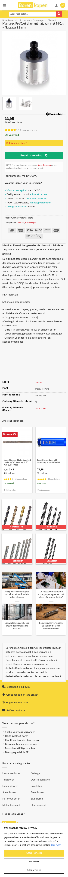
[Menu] (4, 5)
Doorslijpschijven (40, 779)
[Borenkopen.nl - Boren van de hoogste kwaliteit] (34, 5)
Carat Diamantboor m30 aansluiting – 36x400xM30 (48, 461)
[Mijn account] (56, 5)
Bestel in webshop (31, 155)
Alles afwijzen (34, 870)
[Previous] (7, 63)
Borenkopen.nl (9, 20)
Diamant (51, 20)
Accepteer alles (34, 853)
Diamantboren (10, 786)
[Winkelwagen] (62, 5)
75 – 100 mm (40, 408)
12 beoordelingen (21, 479)
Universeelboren (11, 773)
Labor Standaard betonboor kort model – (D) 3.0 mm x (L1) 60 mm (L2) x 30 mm (17, 462)
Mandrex (38, 383)
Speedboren (9, 792)
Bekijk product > (11, 490)
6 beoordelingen (54, 479)
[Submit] (59, 14)
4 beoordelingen (28, 130)
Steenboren (37, 792)
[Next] (60, 63)
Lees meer (56, 845)
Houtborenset (38, 805)
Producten (25, 20)
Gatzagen (36, 773)
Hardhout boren (11, 798)
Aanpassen (34, 862)
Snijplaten (36, 786)
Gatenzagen (38, 20)
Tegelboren (8, 779)
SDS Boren (37, 798)
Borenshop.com (44, 165)
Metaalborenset (11, 805)
